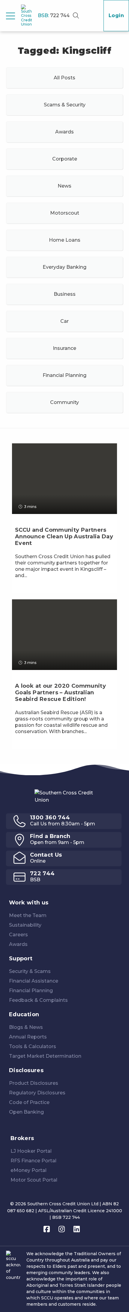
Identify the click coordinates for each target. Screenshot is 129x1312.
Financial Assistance (33, 981)
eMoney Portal (28, 1170)
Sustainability (25, 925)
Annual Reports (28, 1037)
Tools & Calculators (32, 1046)
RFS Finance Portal (33, 1161)
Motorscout (64, 213)
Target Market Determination (45, 1056)
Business (65, 294)
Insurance (64, 348)
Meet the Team (27, 915)
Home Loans (64, 240)
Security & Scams (30, 971)
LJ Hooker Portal (31, 1151)
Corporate (64, 159)
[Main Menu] (10, 16)
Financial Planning (64, 375)
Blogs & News (26, 1027)
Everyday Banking (64, 267)
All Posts (64, 78)
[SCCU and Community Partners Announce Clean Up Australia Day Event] (64, 552)
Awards (64, 132)
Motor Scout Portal (33, 1180)
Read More (29, 589)
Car (64, 321)
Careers (18, 934)
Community (64, 402)
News (64, 186)
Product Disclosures (33, 1083)
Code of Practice (29, 1102)
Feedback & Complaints (38, 1000)
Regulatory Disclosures (37, 1093)
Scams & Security (65, 105)
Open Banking (26, 1112)
